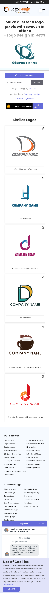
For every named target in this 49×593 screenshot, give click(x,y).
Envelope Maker (33, 450)
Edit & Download (25, 75)
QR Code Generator (12, 454)
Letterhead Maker (34, 454)
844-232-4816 (37, 2)
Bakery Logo (9, 496)
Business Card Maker (35, 443)
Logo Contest (9, 443)
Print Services (32, 457)
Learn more (8, 584)
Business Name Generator (15, 471)
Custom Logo (9, 447)
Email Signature (33, 467)
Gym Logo (8, 499)
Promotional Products (36, 461)
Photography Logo (32, 492)
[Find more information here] (24, 556)
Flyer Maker (31, 447)
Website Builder (10, 450)
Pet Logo (28, 496)
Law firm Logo (9, 492)
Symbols (29, 98)
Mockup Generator (12, 461)
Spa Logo (28, 503)
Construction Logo (11, 503)
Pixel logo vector (32, 94)
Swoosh (19, 98)
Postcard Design (34, 464)
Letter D (33, 88)
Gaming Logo (9, 516)
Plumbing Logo (10, 506)
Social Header (10, 464)
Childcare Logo (10, 513)
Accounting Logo (31, 499)
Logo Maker (9, 440)
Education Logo (31, 489)
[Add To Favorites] (42, 129)
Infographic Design (35, 440)
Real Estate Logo (31, 506)
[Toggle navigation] (43, 10)
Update (37, 82)
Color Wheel (9, 474)
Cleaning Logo (10, 489)
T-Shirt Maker (9, 457)
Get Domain (9, 467)
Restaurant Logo (11, 510)
